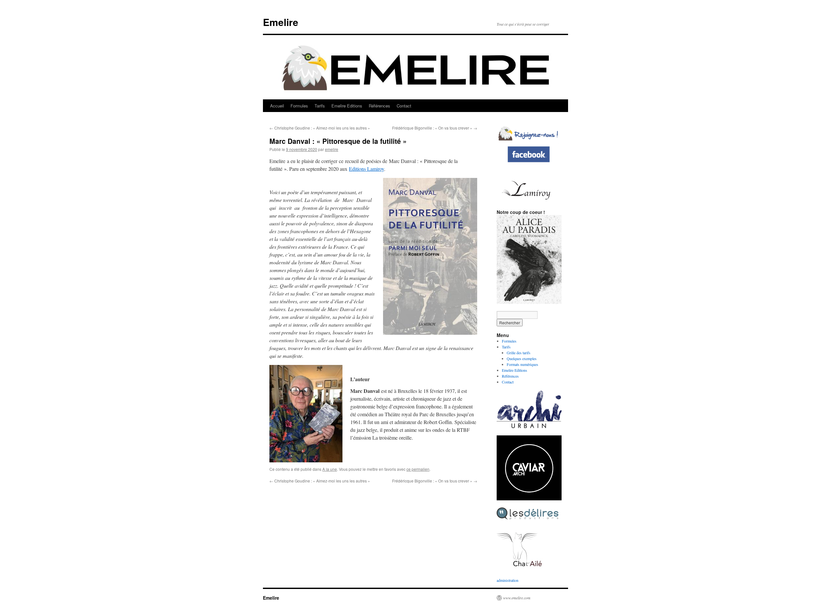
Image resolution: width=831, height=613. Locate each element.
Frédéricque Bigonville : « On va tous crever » (434, 128)
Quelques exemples (522, 358)
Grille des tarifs (518, 352)
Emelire (280, 22)
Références (379, 106)
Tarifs (320, 106)
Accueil (277, 106)
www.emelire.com (516, 597)
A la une (329, 469)
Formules (299, 106)
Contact (404, 106)
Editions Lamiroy (366, 168)
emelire (331, 149)
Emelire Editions (346, 106)
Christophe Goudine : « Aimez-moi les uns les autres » (319, 128)
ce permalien (417, 469)
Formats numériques (522, 364)
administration (507, 580)
